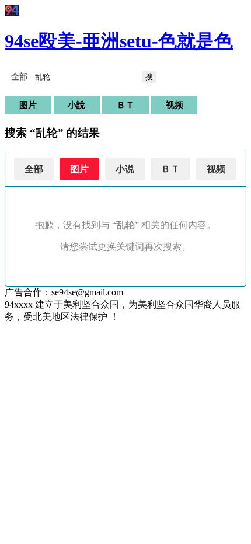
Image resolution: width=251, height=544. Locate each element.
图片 (28, 105)
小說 (76, 105)
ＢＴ (125, 105)
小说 (125, 169)
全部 (34, 169)
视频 (174, 105)
